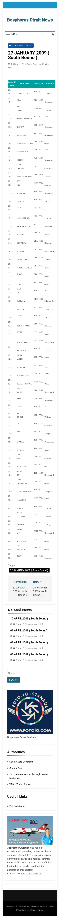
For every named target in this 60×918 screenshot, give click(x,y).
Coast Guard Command (21, 761)
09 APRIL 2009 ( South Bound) (28, 630)
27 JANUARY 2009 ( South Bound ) (29, 570)
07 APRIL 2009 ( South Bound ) (29, 654)
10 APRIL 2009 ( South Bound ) (29, 618)
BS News (15, 64)
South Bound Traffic (21, 45)
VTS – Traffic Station (20, 784)
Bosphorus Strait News (30, 20)
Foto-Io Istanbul (17, 806)
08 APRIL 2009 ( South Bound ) (29, 642)
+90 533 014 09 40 (31, 873)
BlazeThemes (36, 910)
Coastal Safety (16, 768)
